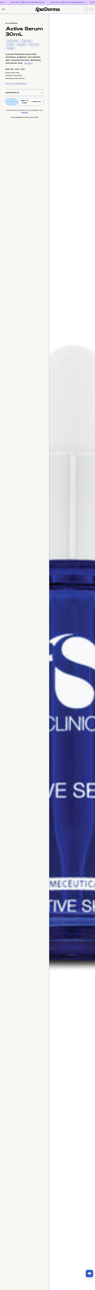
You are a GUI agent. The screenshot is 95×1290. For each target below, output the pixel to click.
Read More (28, 63)
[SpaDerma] (47, 9)
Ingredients (12, 92)
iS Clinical (12, 23)
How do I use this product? (16, 83)
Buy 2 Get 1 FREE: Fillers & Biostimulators (28, 2)
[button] (86, 9)
